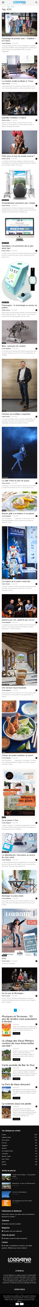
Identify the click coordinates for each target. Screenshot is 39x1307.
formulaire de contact (29, 1283)
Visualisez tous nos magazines (12, 1231)
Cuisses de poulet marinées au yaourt (17, 755)
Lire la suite (16, 1033)
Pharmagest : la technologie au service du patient (19, 306)
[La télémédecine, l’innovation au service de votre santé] (19, 843)
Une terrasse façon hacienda (14, 687)
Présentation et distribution (12, 1211)
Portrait (4, 411)
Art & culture (5, 114)
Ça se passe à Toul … (11, 820)
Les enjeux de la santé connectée (16, 581)
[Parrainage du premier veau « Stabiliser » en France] (19, 24)
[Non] (37, 1300)
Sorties (3, 78)
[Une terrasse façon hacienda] (19, 659)
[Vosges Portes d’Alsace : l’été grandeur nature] (6, 1177)
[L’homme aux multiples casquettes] (19, 385)
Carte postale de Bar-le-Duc (18, 1065)
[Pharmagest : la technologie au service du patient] (19, 282)
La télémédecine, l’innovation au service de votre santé (18, 856)
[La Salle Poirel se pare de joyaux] (19, 452)
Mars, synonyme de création (14, 346)
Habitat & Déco (5, 684)
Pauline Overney (6, 83)
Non (21, 1304)
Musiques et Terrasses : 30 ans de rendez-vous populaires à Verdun (19, 1019)
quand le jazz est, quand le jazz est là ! (18, 620)
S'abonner (5, 1220)
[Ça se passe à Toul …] (19, 793)
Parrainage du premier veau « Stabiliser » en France (19, 39)
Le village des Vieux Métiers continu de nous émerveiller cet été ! (18, 1043)
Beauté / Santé (5, 200)
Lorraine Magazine (6, 43)
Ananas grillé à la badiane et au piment (18, 513)
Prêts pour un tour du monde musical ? (18, 156)
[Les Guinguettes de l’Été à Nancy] (6, 1203)
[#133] (19, 932)
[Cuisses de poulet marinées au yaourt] (19, 727)
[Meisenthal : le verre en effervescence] (6, 1186)
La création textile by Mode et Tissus (17, 81)
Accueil (3, 7)
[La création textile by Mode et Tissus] (19, 67)
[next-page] (22, 1010)
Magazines (6, 1228)
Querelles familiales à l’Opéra (14, 117)
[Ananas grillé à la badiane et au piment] (19, 501)
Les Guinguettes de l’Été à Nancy (22, 1201)
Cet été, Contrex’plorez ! (19, 1192)
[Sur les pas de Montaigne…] (19, 979)
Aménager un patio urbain (12, 896)
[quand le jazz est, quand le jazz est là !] (19, 606)
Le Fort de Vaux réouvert (16, 1084)
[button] (3, 2)
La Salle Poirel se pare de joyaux (15, 480)
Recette (4, 510)
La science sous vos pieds (16, 1103)
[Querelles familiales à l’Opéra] (19, 104)
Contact (5, 1242)
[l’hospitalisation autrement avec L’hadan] (19, 185)
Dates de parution (8, 1235)
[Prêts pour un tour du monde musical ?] (19, 142)
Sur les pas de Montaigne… (13, 993)
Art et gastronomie (6, 35)
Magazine (4, 955)
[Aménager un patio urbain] (19, 882)
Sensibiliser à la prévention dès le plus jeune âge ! (17, 247)
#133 (4, 958)
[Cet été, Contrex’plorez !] (6, 1194)
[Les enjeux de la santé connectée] (19, 552)
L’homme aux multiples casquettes (16, 414)
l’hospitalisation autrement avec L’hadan (18, 203)
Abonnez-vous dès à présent (12, 1224)
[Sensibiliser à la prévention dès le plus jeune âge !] (19, 230)
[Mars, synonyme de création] (19, 332)
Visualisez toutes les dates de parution (15, 1238)
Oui (17, 1304)
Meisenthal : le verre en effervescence (23, 1183)
